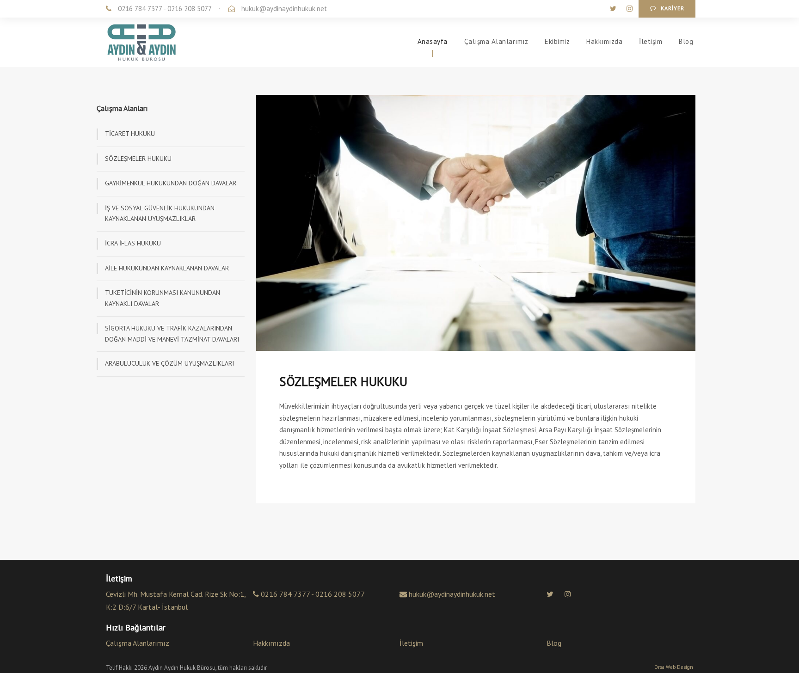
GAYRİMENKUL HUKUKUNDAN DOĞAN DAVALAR (170, 183)
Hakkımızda (604, 41)
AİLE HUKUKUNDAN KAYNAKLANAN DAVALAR (167, 268)
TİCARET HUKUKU (130, 133)
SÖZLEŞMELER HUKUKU (138, 158)
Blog (686, 41)
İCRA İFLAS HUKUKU (133, 243)
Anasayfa (433, 41)
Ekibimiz (557, 41)
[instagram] (630, 8)
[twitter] (614, 8)
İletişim (650, 41)
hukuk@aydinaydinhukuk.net (284, 8)
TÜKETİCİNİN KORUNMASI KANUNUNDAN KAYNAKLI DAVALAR (162, 298)
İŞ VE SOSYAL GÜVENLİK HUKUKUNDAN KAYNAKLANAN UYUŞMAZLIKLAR (160, 213)
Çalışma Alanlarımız (496, 41)
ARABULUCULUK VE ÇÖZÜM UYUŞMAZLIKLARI (169, 363)
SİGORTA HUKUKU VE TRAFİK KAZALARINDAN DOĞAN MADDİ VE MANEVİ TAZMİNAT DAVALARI (172, 333)
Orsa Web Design (673, 667)
